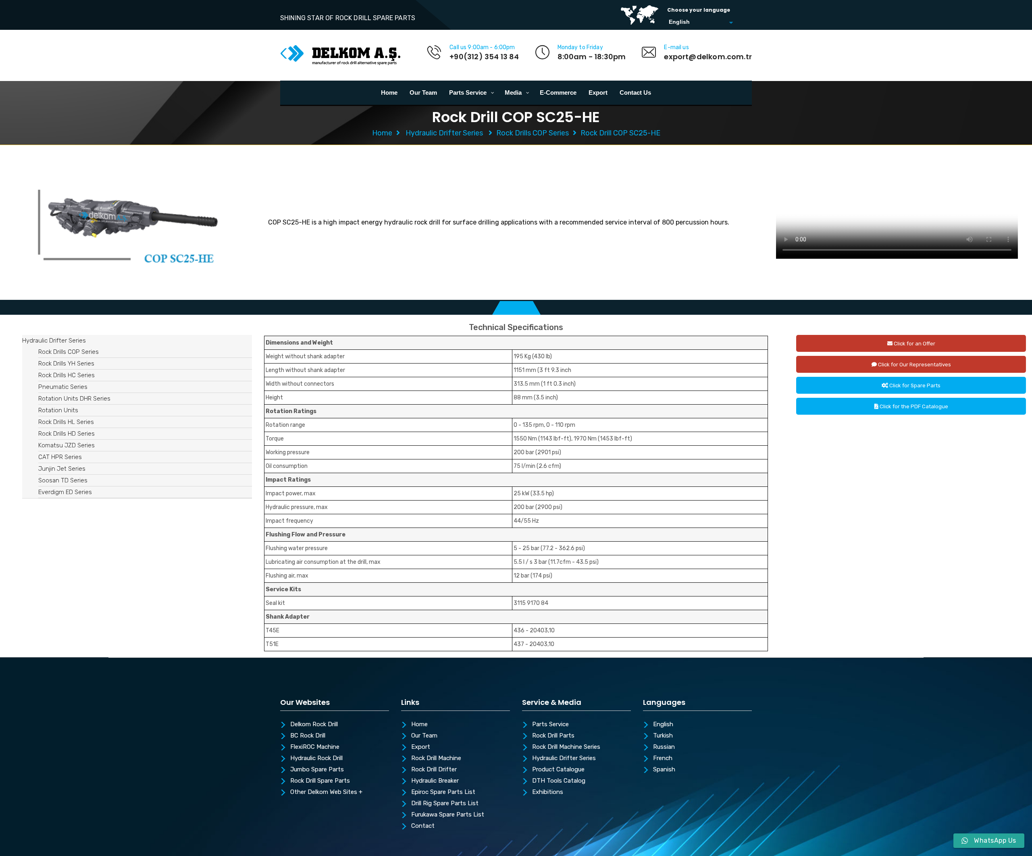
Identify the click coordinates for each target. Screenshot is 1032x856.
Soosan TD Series (62, 480)
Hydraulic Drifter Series (444, 133)
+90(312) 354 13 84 (484, 57)
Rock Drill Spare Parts (320, 781)
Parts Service (550, 724)
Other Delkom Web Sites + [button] (326, 792)
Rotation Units (58, 410)
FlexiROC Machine (314, 747)
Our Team (424, 736)
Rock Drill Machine (436, 758)
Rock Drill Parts (553, 736)
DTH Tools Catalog (558, 781)
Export (420, 747)
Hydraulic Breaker (435, 781)
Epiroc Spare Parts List (443, 792)
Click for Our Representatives (914, 365)
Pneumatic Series (62, 387)
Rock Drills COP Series (532, 133)
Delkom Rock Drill (314, 724)
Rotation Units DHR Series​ (74, 398)
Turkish (663, 736)
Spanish (664, 770)
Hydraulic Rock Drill (316, 758)
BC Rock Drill (307, 736)
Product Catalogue (558, 770)
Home (382, 133)
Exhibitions (547, 792)
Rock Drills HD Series (66, 433)
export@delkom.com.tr (708, 57)
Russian (664, 747)
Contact (423, 826)
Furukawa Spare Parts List (447, 815)
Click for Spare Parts (914, 385)
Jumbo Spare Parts (317, 770)
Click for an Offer (914, 344)
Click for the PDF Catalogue (913, 406)
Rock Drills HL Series (66, 422)
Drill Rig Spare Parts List (445, 803)
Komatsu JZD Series (66, 445)
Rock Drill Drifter (434, 770)
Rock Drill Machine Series (566, 747)
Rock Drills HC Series (66, 375)
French (662, 758)
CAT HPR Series (60, 457)
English (663, 724)
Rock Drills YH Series (66, 363)
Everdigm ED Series (65, 492)
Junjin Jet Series (61, 468)
